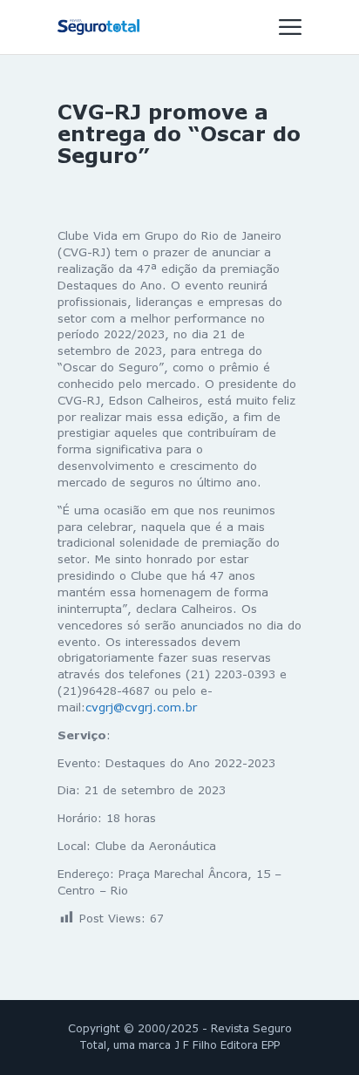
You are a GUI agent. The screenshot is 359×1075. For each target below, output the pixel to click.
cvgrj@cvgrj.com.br (141, 707)
